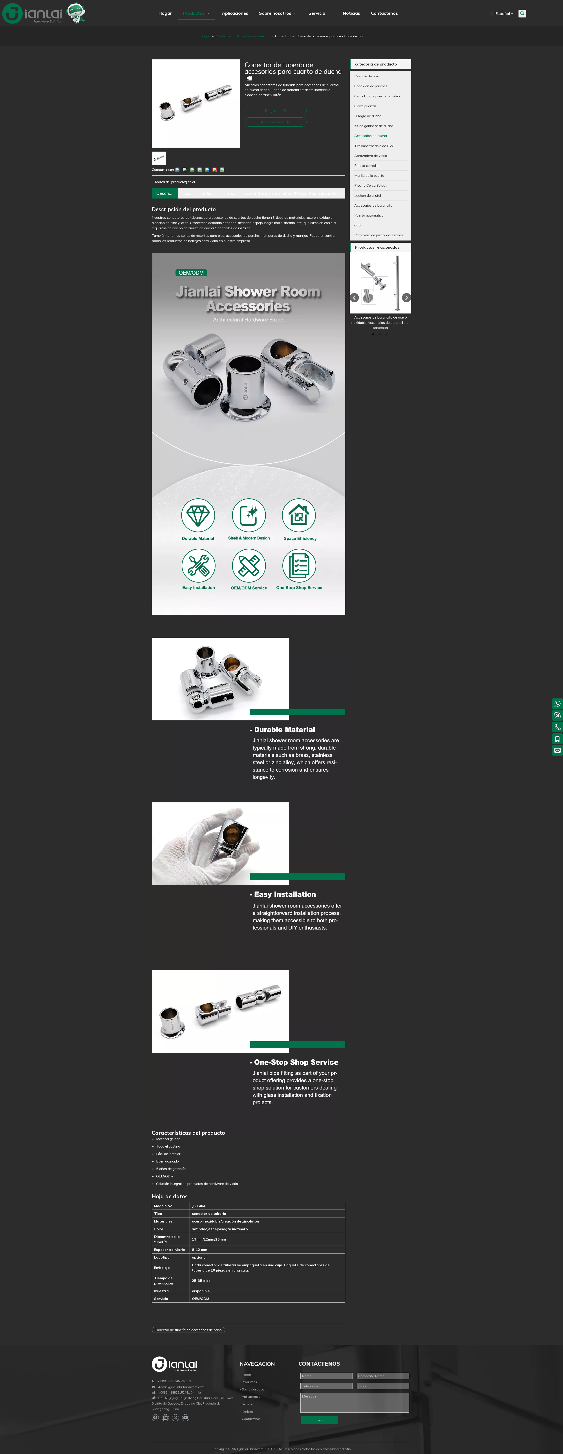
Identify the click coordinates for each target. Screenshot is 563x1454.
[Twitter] (175, 1417)
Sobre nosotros (253, 1389)
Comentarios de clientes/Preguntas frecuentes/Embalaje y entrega (292, 193)
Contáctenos (251, 1419)
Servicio (247, 1404)
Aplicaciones (251, 1397)
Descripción (165, 193)
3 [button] (387, 334)
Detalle (187, 193)
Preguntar (273, 110)
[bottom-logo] (174, 1364)
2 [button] (380, 334)
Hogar (246, 1375)
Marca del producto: (170, 182)
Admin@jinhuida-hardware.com (181, 1387)
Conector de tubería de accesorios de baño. (188, 1330)
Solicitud (207, 193)
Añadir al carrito (273, 122)
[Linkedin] (165, 1417)
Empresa (229, 193)
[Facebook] (155, 1417)
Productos (249, 1382)
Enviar (319, 1420)
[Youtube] (185, 1417)
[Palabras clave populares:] (522, 14)
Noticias (248, 1412)
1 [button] (374, 334)
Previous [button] (354, 297)
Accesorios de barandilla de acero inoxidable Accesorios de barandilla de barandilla (380, 322)
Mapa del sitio (340, 1449)
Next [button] (406, 297)
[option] (380, 291)
